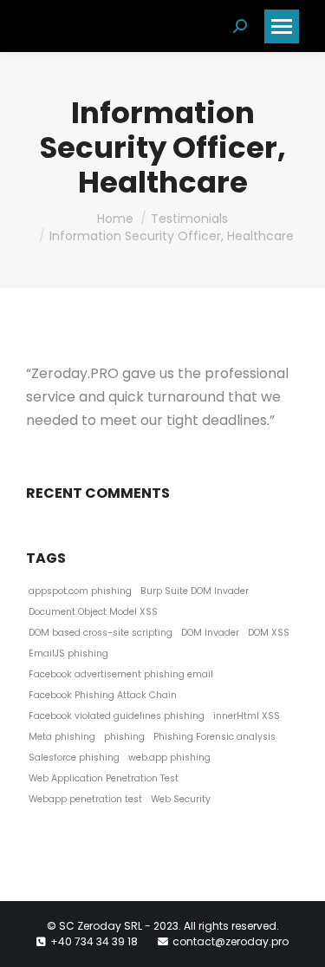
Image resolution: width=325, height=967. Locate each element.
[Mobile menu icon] (281, 26)
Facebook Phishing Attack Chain (103, 695)
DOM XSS (268, 632)
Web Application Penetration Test (104, 778)
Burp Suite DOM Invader (194, 591)
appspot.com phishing (80, 591)
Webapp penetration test (85, 799)
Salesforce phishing (74, 757)
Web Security (181, 799)
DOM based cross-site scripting (100, 632)
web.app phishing (169, 757)
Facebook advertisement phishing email (121, 674)
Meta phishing (62, 736)
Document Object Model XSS (93, 611)
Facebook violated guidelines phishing (117, 715)
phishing (124, 736)
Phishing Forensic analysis (214, 736)
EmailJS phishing (68, 653)
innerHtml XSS (246, 715)
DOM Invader (210, 632)
